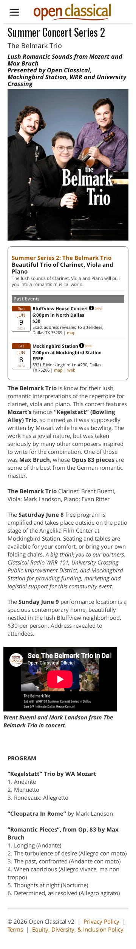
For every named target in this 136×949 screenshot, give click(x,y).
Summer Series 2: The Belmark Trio (61, 257)
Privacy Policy (101, 921)
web (71, 370)
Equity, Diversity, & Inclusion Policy (78, 929)
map (71, 332)
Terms (15, 929)
